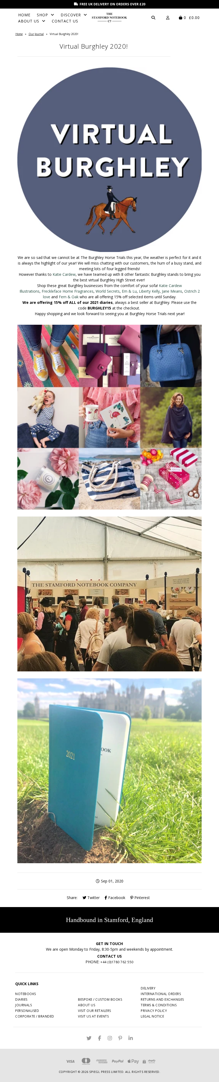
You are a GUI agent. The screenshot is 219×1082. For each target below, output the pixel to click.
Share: (72, 897)
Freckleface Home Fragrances (67, 291)
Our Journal (36, 34)
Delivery (148, 988)
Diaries (21, 999)
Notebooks (25, 994)
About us (86, 1005)
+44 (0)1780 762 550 (117, 962)
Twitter (93, 897)
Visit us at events (93, 1016)
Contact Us (65, 21)
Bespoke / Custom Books (100, 999)
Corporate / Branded (34, 1016)
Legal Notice (152, 1016)
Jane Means (172, 291)
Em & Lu (129, 291)
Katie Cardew (64, 274)
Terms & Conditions (159, 1005)
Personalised (27, 1010)
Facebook (116, 897)
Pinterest (141, 897)
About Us (28, 21)
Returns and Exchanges (162, 999)
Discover (71, 14)
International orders (161, 994)
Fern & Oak (69, 296)
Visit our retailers (94, 1010)
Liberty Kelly (149, 291)
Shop (42, 14)
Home (24, 14)
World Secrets (108, 291)
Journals (23, 1005)
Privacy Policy (154, 1010)
